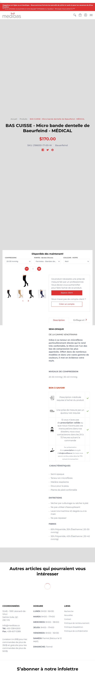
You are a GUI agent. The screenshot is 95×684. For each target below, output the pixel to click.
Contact (67, 619)
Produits (23, 119)
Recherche (68, 611)
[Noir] (25, 281)
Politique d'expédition (73, 627)
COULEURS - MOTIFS (70, 258)
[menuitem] (74, 15)
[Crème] (20, 294)
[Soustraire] (27, 269)
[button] (74, 15)
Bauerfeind (61, 145)
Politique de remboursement (76, 623)
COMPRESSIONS (10, 258)
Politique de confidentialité (76, 631)
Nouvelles (68, 615)
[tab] (59, 320)
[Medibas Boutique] (11, 15)
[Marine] (42, 294)
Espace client (67, 293)
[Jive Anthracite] (9, 294)
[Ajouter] (39, 269)
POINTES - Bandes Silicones (43, 258)
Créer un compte (66, 304)
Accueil (14, 119)
